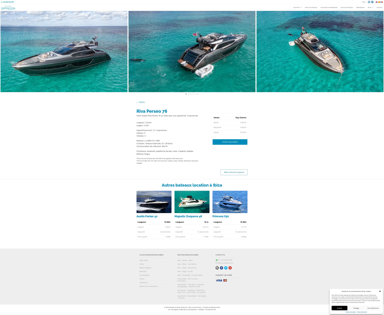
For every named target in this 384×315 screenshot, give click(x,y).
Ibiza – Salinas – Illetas (185, 260)
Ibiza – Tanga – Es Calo (185, 271)
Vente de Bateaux (311, 7)
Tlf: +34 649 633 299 (225, 260)
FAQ (363, 2)
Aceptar (339, 308)
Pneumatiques (144, 275)
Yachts (142, 102)
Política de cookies (351, 311)
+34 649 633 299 (8, 2)
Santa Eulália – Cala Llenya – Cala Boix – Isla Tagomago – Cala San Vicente (191, 285)
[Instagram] (369, 2)
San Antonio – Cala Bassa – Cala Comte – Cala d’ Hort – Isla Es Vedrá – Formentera (191, 291)
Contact (379, 7)
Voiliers (142, 279)
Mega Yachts (144, 260)
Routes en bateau (346, 7)
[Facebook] (372, 2)
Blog (369, 7)
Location (296, 7)
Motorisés (143, 271)
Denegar (356, 308)
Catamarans (144, 282)
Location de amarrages (328, 7)
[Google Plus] (230, 268)
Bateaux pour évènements (149, 286)
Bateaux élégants (145, 268)
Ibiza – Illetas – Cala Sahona (187, 264)
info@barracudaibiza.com (224, 263)
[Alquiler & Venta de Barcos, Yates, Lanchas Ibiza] (8, 7)
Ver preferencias (373, 308)
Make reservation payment (234, 172)
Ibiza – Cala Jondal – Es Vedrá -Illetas (190, 275)
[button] (380, 291)
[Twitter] (226, 268)
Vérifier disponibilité (230, 142)
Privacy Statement (362, 311)
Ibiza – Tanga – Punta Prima (187, 268)
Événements (360, 7)
